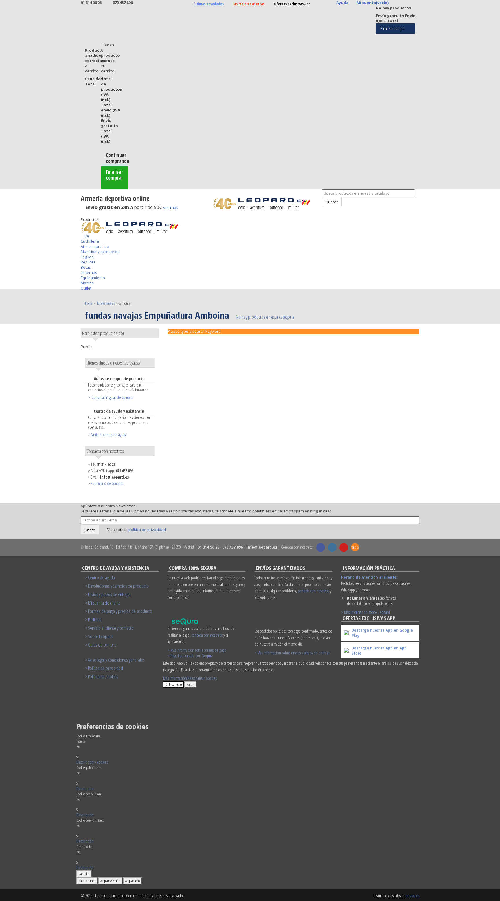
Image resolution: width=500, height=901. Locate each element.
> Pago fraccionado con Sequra (190, 655)
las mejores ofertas (248, 3)
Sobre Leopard (100, 636)
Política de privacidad (105, 668)
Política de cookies (103, 676)
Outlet (86, 288)
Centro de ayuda (101, 577)
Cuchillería (90, 241)
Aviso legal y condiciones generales (116, 660)
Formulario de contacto (107, 483)
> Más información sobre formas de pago (197, 650)
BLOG (355, 547)
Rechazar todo (173, 684)
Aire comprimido (95, 246)
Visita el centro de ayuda (109, 434)
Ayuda (342, 2)
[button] (92, 762)
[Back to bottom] (82, 214)
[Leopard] (265, 203)
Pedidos (94, 619)
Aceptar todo (132, 880)
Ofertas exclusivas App (292, 3)
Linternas (89, 272)
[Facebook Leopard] (320, 547)
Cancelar (84, 873)
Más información (175, 678)
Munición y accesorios (100, 251)
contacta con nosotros (207, 635)
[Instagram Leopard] (332, 547)
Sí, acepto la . (136, 529)
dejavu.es (412, 895)
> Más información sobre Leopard (365, 612)
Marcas (87, 282)
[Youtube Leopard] (343, 547)
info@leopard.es (114, 477)
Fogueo (87, 256)
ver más (170, 207)
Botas (86, 267)
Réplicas (88, 262)
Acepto (190, 684)
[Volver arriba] (319, 209)
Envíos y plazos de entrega (109, 594)
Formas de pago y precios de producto (120, 611)
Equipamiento (93, 277)
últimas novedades (209, 3)
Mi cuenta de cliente (104, 603)
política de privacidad (147, 529)
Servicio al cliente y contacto (111, 628)
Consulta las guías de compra (112, 397)
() (86, 236)
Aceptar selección (110, 880)
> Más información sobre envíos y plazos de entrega (292, 652)
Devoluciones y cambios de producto (118, 586)
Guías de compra (102, 645)
